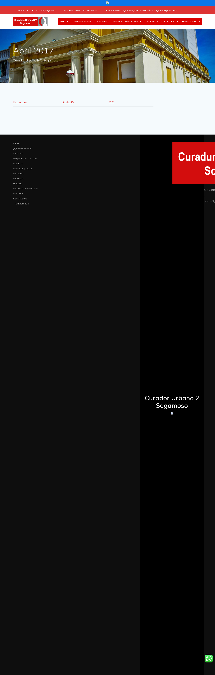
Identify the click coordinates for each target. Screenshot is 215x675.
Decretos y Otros (22, 168)
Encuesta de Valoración (125, 21)
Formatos (18, 173)
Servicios (102, 21)
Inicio (62, 21)
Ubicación (150, 21)
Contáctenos (168, 21)
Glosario (17, 183)
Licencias (18, 163)
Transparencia (189, 21)
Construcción (20, 102)
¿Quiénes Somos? (81, 21)
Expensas (18, 178)
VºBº (111, 102)
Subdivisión (68, 102)
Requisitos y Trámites (25, 158)
